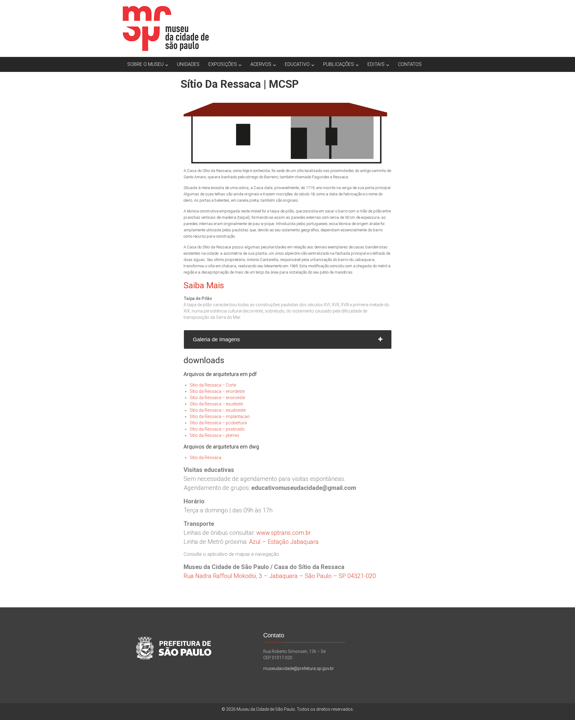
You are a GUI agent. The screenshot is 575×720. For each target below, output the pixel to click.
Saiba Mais (204, 285)
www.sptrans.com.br (283, 532)
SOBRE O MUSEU (145, 64)
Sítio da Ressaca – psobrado (217, 429)
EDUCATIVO (297, 64)
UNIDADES (188, 64)
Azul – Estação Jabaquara (284, 541)
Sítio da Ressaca (205, 457)
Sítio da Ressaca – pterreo (214, 435)
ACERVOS (260, 64)
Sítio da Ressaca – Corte (213, 385)
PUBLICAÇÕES (338, 64)
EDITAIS (376, 64)
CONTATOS (410, 64)
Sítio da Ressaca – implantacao (220, 416)
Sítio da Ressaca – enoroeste (217, 397)
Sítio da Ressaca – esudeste (216, 403)
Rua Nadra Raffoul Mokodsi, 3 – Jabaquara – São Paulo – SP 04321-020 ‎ (280, 575)
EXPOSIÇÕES (222, 64)
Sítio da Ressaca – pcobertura (218, 422)
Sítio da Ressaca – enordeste (217, 391)
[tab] (287, 339)
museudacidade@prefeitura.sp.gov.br (298, 668)
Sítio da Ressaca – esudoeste (218, 410)
